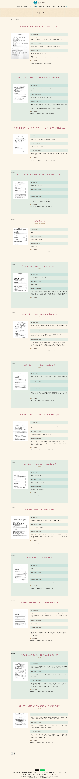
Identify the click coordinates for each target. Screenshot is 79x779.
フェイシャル (36, 772)
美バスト (41, 772)
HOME (13, 6)
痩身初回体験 (26, 6)
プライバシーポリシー (46, 774)
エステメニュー (33, 6)
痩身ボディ (30, 772)
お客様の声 (48, 6)
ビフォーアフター (41, 6)
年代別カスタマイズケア (53, 772)
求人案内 (53, 6)
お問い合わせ (62, 6)
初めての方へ (19, 6)
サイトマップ (53, 774)
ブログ (57, 6)
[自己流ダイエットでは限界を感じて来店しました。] (20, 45)
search (67, 6)
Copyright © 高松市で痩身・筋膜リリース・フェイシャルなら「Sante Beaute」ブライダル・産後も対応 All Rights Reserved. (39, 776)
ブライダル (46, 772)
